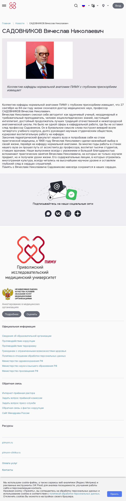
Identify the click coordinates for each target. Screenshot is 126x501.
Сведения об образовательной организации (26, 335)
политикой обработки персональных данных (74, 493)
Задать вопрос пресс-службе (19, 403)
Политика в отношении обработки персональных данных (34, 355)
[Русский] (85, 5)
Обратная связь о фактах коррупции (23, 407)
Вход (118, 5)
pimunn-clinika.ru (11, 452)
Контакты (7, 469)
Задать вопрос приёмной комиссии (22, 398)
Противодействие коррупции (18, 341)
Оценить (32, 314)
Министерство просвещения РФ (20, 370)
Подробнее (12, 314)
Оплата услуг (9, 463)
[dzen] (77, 213)
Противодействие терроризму (19, 345)
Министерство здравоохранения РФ (22, 360)
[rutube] (68, 213)
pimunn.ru (7, 442)
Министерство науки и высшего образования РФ (29, 365)
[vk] (58, 213)
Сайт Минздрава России (15, 413)
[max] (48, 213)
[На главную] (12, 5)
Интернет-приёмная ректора (18, 393)
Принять (114, 494)
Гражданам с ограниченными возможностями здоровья (34, 351)
